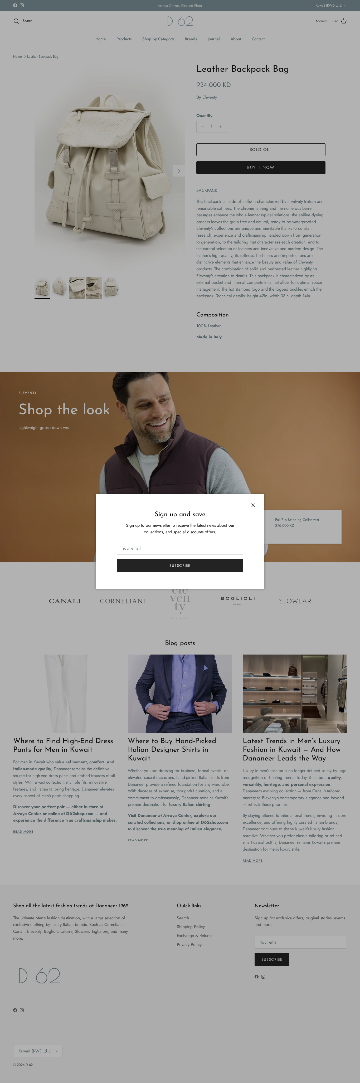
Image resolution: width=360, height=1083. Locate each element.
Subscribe (180, 565)
